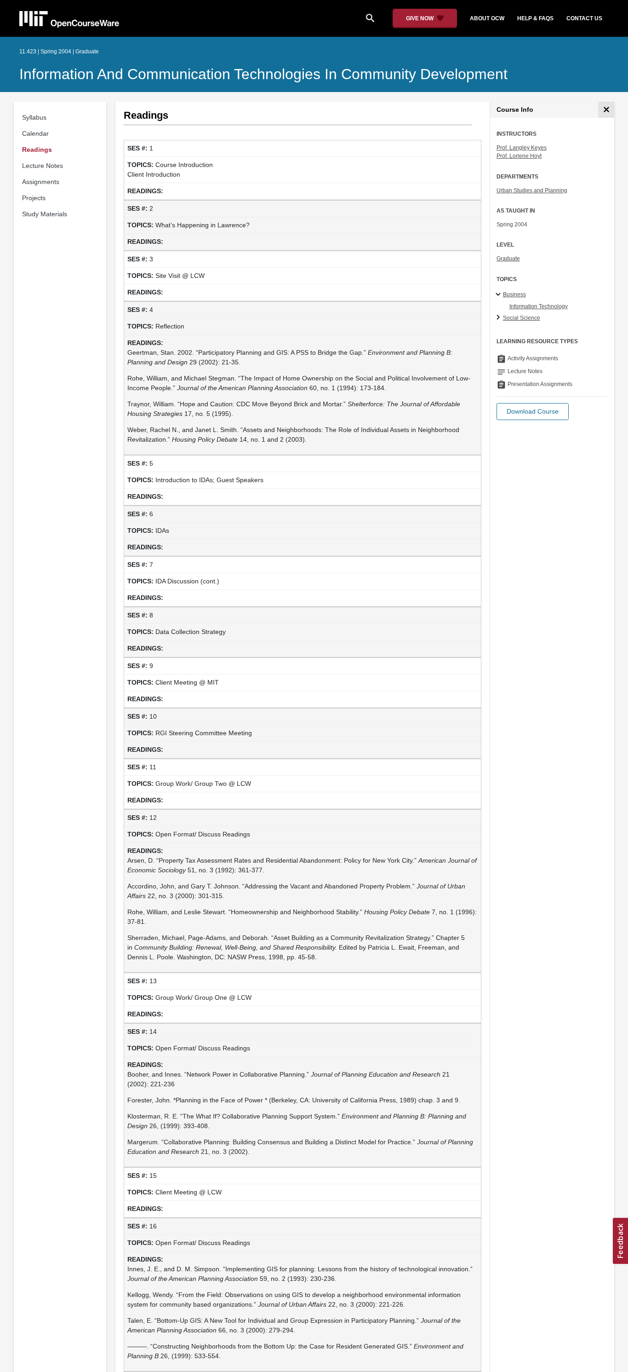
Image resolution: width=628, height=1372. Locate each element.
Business (514, 294)
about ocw (487, 18)
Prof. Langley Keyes (522, 147)
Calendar (35, 133)
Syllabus (34, 117)
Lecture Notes (42, 165)
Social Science (521, 318)
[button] (533, 411)
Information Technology (538, 306)
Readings (37, 149)
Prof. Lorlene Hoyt (519, 156)
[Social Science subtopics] (499, 318)
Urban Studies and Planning (532, 190)
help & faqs (535, 18)
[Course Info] (606, 110)
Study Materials (44, 214)
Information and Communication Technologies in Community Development (263, 74)
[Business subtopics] (499, 295)
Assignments (40, 181)
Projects (34, 198)
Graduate (508, 258)
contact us (584, 18)
